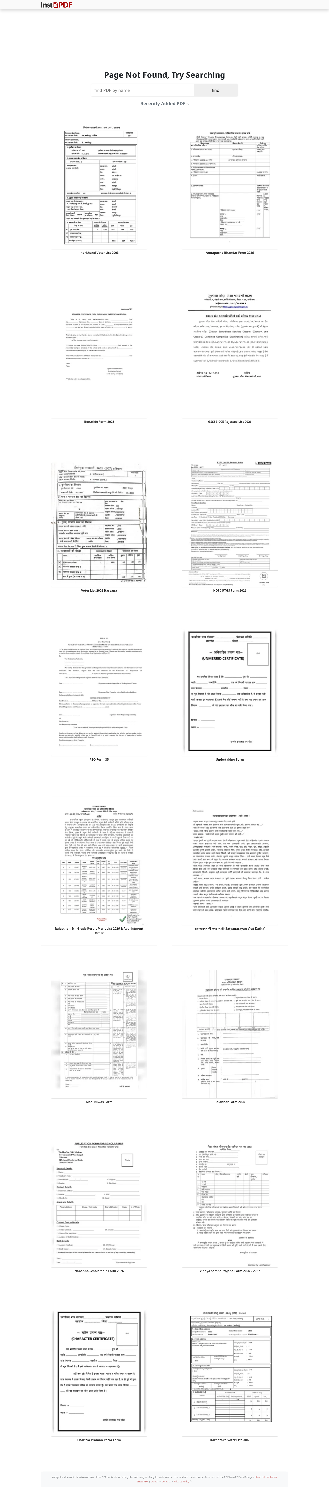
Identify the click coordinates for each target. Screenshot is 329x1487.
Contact (166, 1481)
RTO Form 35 (99, 759)
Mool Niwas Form (99, 1102)
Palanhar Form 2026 (230, 1102)
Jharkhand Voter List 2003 (99, 253)
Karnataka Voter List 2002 (229, 1440)
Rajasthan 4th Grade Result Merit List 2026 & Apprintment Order (99, 930)
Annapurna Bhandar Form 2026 (230, 253)
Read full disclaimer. (266, 1477)
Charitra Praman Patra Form (99, 1440)
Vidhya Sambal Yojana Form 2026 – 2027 (230, 1271)
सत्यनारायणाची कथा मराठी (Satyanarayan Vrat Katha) (230, 928)
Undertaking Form (230, 759)
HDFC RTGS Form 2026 (229, 590)
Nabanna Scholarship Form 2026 (99, 1271)
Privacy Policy (181, 1481)
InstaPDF (142, 1481)
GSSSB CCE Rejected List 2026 (230, 422)
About (154, 1481)
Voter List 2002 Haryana (99, 590)
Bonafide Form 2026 (99, 422)
